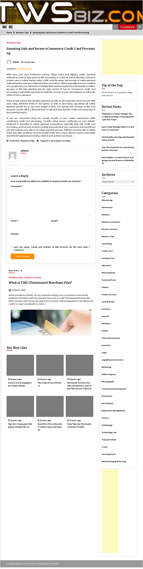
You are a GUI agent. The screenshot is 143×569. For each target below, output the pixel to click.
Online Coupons (109, 374)
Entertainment (108, 272)
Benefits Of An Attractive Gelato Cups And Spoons (50, 427)
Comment (17, 186)
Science (105, 418)
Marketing (106, 367)
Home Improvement (111, 338)
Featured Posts (109, 280)
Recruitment (107, 403)
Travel (104, 447)
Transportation (109, 439)
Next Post (14, 270)
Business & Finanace (111, 222)
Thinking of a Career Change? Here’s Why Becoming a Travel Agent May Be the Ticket (118, 116)
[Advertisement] (122, 57)
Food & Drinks (108, 301)
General (105, 316)
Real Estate (107, 396)
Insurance (106, 345)
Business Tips (14, 42)
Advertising (107, 200)
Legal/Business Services (113, 360)
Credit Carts (107, 251)
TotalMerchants (24, 69)
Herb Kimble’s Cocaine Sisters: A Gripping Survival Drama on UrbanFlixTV (118, 160)
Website (15, 234)
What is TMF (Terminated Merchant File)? (40, 283)
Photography (108, 381)
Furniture (106, 309)
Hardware (106, 323)
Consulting (107, 243)
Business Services (110, 229)
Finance (105, 287)
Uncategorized (108, 454)
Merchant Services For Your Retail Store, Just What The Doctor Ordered (79, 386)
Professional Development (114, 389)
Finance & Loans (32, 277)
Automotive (107, 207)
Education (106, 265)
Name (15, 221)
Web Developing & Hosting (114, 461)
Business (106, 214)
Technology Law (109, 432)
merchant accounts (61, 141)
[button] (115, 27)
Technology (107, 425)
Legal (104, 352)
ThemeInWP (54, 563)
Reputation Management (113, 410)
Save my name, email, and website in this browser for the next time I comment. (52, 248)
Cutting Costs (108, 258)
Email (54, 221)
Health (105, 331)
